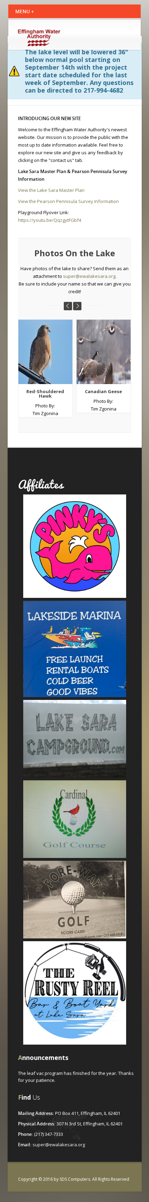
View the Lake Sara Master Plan (51, 190)
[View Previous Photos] (68, 306)
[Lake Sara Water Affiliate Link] (74, 546)
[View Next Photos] (77, 306)
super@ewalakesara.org (89, 276)
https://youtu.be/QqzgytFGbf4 (49, 220)
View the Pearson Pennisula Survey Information (68, 201)
